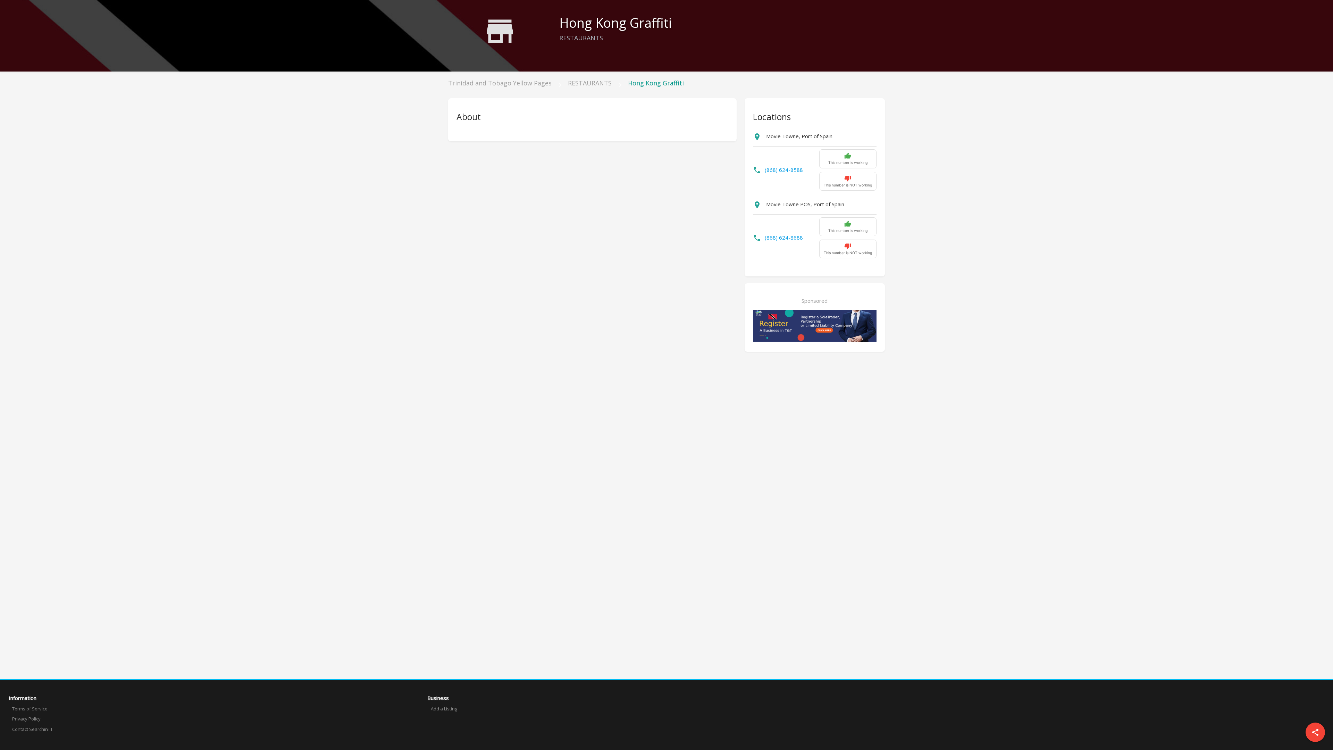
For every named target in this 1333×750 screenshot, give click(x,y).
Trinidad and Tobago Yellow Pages (500, 83)
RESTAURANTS (590, 83)
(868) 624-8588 (784, 169)
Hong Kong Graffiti (656, 83)
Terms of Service (30, 709)
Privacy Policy (26, 719)
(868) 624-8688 (784, 237)
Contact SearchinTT (32, 729)
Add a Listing (444, 709)
